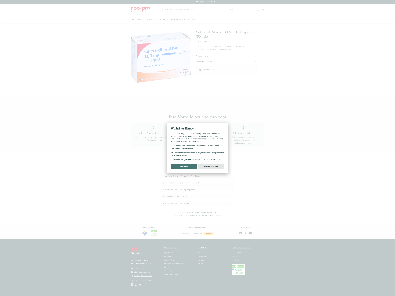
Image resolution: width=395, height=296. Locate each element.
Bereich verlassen (211, 166)
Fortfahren (184, 166)
